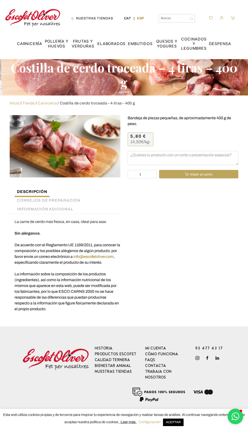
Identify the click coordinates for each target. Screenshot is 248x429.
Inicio (14, 103)
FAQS (150, 360)
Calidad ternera (112, 360)
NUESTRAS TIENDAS (113, 371)
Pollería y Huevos (57, 43)
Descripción (32, 192)
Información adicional (45, 209)
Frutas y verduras (83, 43)
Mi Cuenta (155, 348)
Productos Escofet (115, 354)
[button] (235, 416)
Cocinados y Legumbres (193, 44)
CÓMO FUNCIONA (161, 354)
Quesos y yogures (166, 43)
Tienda (28, 103)
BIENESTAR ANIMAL (113, 365)
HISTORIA (103, 348)
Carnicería (29, 43)
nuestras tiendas (94, 18)
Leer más (128, 422)
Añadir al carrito (201, 174)
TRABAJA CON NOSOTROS (158, 374)
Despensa (220, 43)
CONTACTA (155, 365)
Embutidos (140, 43)
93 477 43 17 (209, 348)
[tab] (30, 192)
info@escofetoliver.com (93, 256)
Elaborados (111, 43)
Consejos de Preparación (48, 200)
